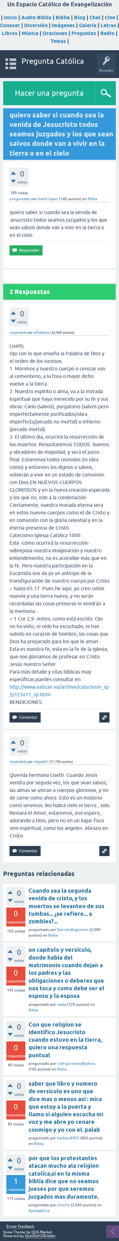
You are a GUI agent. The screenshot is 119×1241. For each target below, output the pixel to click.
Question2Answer (40, 1236)
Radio (107, 33)
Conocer (10, 25)
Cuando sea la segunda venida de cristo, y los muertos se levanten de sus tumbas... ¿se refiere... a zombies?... (66, 906)
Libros (9, 33)
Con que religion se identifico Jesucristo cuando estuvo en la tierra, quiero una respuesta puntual (65, 1039)
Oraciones (55, 33)
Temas (58, 41)
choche (63, 1205)
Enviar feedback (20, 1227)
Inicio (10, 18)
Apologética (39, 1210)
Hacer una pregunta (49, 93)
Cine (110, 18)
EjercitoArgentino (73, 929)
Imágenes (63, 25)
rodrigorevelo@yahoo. (76, 1063)
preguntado (20, 199)
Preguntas (83, 33)
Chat (95, 18)
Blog (79, 18)
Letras (108, 25)
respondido (18, 332)
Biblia (63, 18)
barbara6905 (68, 1138)
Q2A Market (41, 1232)
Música (30, 33)
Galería (87, 25)
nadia (61, 1004)
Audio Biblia (36, 18)
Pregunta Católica (53, 61)
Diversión (36, 25)
